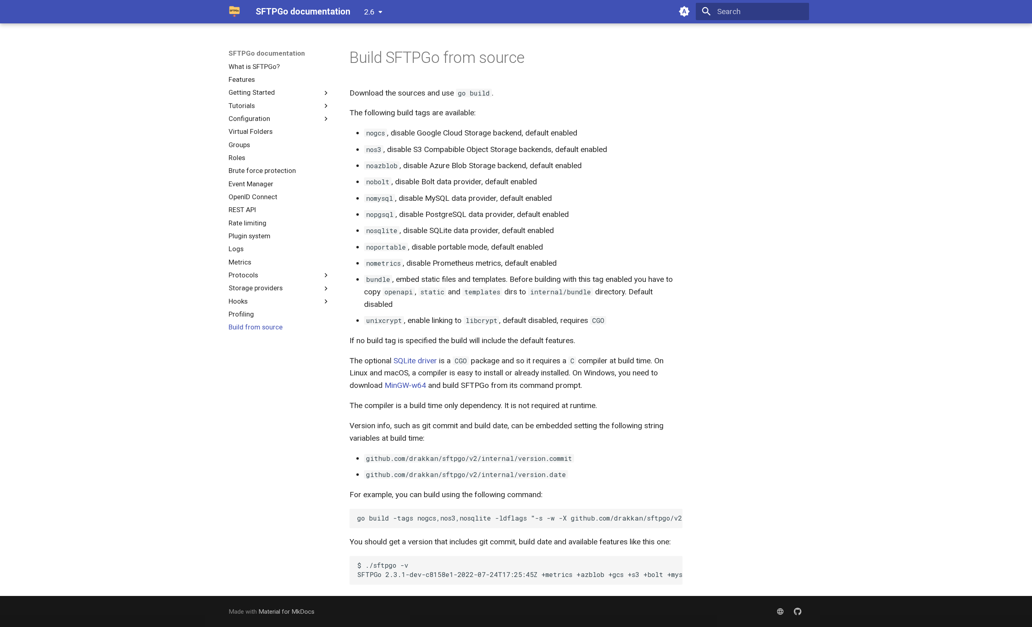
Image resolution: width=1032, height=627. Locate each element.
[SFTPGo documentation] (234, 11)
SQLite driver (415, 360)
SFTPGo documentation (267, 53)
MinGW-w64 (405, 385)
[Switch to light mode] (684, 11)
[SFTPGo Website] (780, 611)
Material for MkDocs (286, 611)
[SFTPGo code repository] (797, 611)
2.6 (369, 12)
